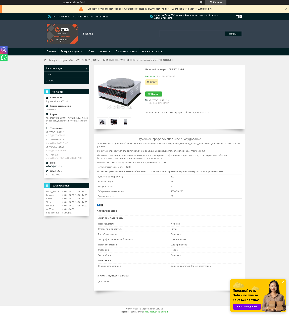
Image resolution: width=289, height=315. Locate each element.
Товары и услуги (70, 51)
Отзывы (50, 80)
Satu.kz (159, 309)
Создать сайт (69, 2)
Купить (155, 93)
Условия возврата (152, 51)
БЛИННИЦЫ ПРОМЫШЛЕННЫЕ (119, 60)
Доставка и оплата (126, 51)
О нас (91, 51)
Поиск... (233, 34)
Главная (51, 51)
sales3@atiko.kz (54, 166)
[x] (102, 205)
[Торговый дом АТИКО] (62, 34)
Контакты (105, 51)
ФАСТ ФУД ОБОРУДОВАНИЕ (85, 60)
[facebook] (98, 205)
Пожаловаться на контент (155, 312)
